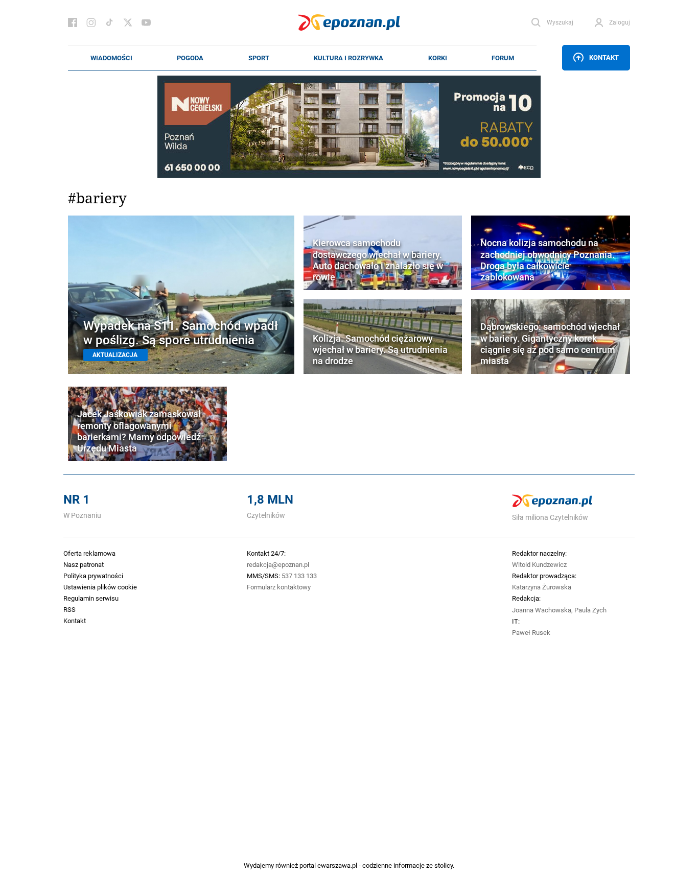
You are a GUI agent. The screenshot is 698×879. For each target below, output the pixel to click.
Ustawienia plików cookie (100, 587)
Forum (503, 57)
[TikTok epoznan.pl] (109, 22)
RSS (69, 609)
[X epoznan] (127, 22)
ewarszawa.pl (337, 865)
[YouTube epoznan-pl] (146, 22)
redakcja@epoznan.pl (278, 564)
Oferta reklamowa (89, 553)
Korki (437, 57)
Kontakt (604, 57)
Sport (258, 57)
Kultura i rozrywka (348, 57)
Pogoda (190, 57)
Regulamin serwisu (91, 598)
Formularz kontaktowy (279, 587)
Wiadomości (111, 57)
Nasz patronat (83, 564)
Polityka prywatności (93, 576)
